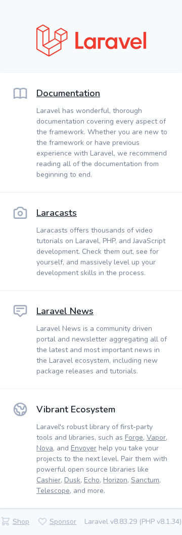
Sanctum (145, 480)
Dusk (72, 480)
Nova (44, 448)
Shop (21, 521)
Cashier (48, 480)
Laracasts (56, 213)
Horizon (115, 480)
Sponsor (63, 521)
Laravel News (65, 311)
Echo (92, 480)
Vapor (156, 437)
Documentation (68, 93)
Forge (134, 437)
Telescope (53, 490)
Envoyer (84, 448)
